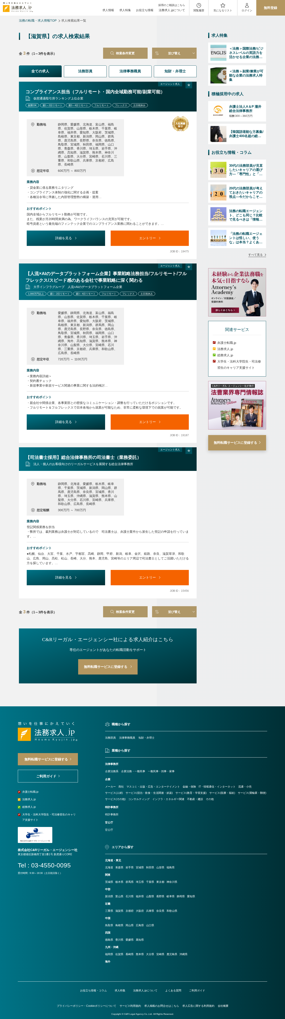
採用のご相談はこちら (171, 5)
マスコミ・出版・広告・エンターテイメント (153, 786)
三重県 (109, 910)
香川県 (119, 939)
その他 (210, 799)
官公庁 (109, 829)
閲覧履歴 (198, 10)
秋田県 (150, 867)
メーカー (110, 786)
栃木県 (119, 881)
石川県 (130, 896)
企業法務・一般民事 (133, 771)
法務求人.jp (225, 349)
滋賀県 (119, 910)
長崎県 (130, 954)
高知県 (140, 939)
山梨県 (150, 896)
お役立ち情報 (144, 10)
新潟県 (109, 896)
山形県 (160, 867)
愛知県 (191, 896)
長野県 (160, 896)
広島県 (140, 925)
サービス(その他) (115, 799)
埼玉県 (140, 881)
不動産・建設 (195, 799)
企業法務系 (111, 771)
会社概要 (223, 1005)
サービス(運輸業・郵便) (252, 792)
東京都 (160, 881)
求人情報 (108, 10)
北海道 (109, 867)
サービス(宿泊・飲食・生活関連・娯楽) (149, 792)
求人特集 (125, 10)
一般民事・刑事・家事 (161, 771)
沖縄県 (183, 954)
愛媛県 (130, 939)
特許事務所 (111, 814)
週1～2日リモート (52, 105)
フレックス (121, 105)
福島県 (171, 867)
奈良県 (160, 910)
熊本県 (140, 954)
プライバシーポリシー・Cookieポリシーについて (86, 1005)
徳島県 (109, 939)
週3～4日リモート (78, 105)
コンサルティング (139, 799)
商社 (121, 786)
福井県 (140, 896)
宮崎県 (160, 954)
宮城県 (140, 867)
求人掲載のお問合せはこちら (161, 1005)
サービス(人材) (114, 792)
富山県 (119, 896)
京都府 (130, 910)
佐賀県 (119, 954)
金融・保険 (189, 786)
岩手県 (130, 867)
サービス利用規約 (130, 1005)
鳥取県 (109, 925)
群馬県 (130, 881)
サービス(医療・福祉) (222, 792)
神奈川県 (172, 881)
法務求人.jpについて (172, 10)
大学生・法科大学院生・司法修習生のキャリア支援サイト (49, 817)
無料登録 (270, 8)
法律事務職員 (130, 71)
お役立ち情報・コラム (93, 990)
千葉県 (150, 881)
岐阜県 (171, 896)
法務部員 (85, 71)
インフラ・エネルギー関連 (168, 799)
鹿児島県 (172, 954)
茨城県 (109, 881)
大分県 (150, 954)
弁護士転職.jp (226, 342)
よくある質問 (173, 990)
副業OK (32, 105)
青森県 (119, 867)
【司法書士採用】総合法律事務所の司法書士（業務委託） (83, 457)
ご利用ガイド (197, 990)
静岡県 (181, 896)
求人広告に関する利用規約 (198, 1005)
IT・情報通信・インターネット (217, 786)
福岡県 (109, 954)
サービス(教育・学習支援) (191, 792)
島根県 (119, 925)
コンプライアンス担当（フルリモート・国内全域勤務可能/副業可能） (95, 91)
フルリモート (101, 105)
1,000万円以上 (36, 293)
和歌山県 (172, 910)
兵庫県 (150, 910)
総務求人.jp (225, 355)
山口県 (150, 925)
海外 (107, 961)
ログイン (247, 10)
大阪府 (140, 910)
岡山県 (130, 925)
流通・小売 (245, 786)
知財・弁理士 (175, 71)
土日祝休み (139, 105)
